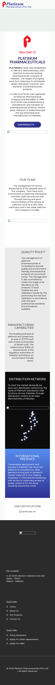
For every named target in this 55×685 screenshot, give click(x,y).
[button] (10, 511)
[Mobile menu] (51, 4)
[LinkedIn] (29, 675)
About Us (14, 611)
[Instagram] (33, 675)
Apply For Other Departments (24, 639)
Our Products (16, 615)
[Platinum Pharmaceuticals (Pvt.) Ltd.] (17, 4)
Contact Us (15, 619)
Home (13, 607)
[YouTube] (25, 675)
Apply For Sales (17, 643)
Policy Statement (18, 635)
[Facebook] (21, 675)
